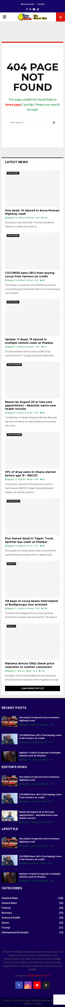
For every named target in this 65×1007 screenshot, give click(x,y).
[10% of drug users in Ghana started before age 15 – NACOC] (32, 450)
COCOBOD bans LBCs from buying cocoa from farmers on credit (29, 274)
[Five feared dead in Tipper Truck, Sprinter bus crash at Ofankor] (32, 516)
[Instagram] (28, 985)
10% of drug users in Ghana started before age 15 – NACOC (30, 473)
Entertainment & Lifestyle (15, 932)
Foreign (6, 927)
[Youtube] (37, 985)
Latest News (16, 162)
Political (6, 908)
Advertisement (27, 4)
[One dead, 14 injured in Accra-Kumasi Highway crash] (32, 188)
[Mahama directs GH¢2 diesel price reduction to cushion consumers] (32, 641)
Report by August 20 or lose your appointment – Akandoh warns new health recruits (30, 405)
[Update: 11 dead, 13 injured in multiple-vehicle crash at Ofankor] (32, 317)
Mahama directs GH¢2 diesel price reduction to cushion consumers (29, 665)
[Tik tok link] (38, 9)
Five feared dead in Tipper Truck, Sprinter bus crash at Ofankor (29, 540)
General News (13, 173)
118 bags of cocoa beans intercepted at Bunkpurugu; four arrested (31, 602)
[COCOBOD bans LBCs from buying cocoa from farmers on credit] (32, 251)
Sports (5, 922)
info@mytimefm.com (38, 975)
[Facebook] (19, 985)
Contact (40, 4)
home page (13, 104)
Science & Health (14, 365)
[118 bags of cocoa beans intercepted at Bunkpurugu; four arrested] (32, 579)
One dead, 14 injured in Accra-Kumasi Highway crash (39, 719)
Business (11, 564)
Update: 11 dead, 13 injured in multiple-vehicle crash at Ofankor (29, 341)
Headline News (13, 501)
